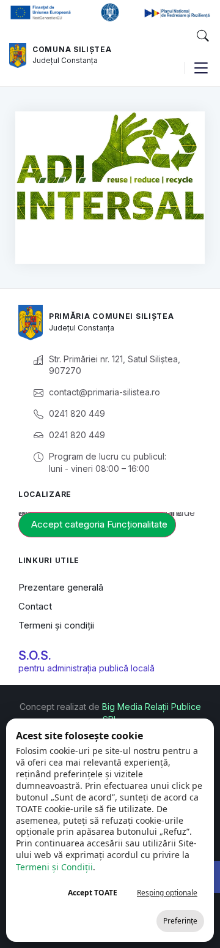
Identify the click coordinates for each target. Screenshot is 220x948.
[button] (202, 36)
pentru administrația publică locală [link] (86, 668)
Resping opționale (167, 892)
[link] (17, 55)
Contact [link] (35, 606)
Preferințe (180, 921)
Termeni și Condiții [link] (54, 867)
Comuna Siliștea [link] (72, 49)
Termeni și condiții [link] (56, 625)
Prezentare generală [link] (60, 587)
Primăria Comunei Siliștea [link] (111, 316)
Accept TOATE (92, 892)
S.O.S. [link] (34, 655)
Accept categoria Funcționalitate (99, 524)
